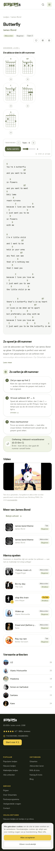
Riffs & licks (35, 770)
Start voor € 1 (12, 742)
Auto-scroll (13, 149)
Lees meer (7, 362)
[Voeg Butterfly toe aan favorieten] (36, 41)
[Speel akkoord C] (11, 106)
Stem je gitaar (44, 154)
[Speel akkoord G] (11, 133)
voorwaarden (12, 500)
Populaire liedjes (10, 761)
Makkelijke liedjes (10, 770)
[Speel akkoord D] (28, 106)
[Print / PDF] (49, 40)
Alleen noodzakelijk (27, 844)
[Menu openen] (49, 4)
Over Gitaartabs (10, 795)
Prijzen (6, 790)
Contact (6, 808)
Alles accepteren (27, 837)
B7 (25, 170)
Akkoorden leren (37, 766)
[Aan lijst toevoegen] (42, 40)
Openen (13, 413)
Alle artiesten (9, 775)
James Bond (16, 17)
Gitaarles (33, 761)
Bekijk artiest (12, 516)
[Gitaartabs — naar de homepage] (12, 4)
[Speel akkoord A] (11, 79)
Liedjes (6, 17)
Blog (32, 779)
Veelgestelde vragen (12, 804)
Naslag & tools (36, 775)
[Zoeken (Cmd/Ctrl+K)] (43, 4)
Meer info (42, 832)
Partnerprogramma (11, 799)
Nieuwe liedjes (9, 766)
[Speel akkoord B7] (28, 79)
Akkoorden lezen (11, 48)
